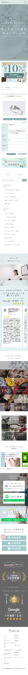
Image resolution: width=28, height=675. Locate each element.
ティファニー (8, 119)
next (19, 174)
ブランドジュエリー (20, 119)
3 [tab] (15, 58)
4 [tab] (17, 58)
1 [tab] (10, 58)
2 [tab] (13, 58)
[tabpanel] (14, 30)
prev (8, 174)
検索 (24, 180)
